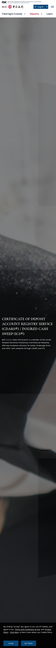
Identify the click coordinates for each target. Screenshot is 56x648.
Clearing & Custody (12, 14)
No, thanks (28, 643)
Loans (50, 14)
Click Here (14, 632)
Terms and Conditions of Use (27, 629)
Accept (10, 643)
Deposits (34, 14)
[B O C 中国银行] (13, 7)
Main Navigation (52, 6)
